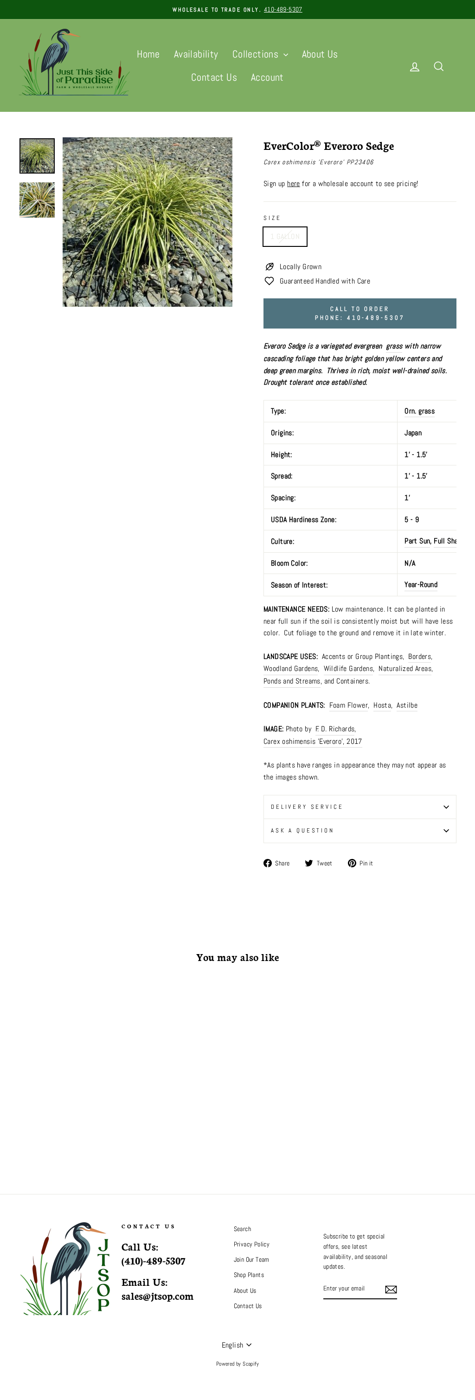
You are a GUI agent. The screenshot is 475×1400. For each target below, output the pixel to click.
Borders (419, 656)
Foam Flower (348, 705)
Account (267, 77)
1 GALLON (285, 236)
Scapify (251, 1364)
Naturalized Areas (405, 668)
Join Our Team (252, 1260)
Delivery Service (307, 807)
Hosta (382, 705)
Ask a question (302, 830)
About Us (320, 53)
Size (272, 218)
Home (148, 53)
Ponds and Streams (292, 681)
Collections (256, 53)
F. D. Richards (335, 729)
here (293, 183)
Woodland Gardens (290, 668)
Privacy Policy (252, 1244)
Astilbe (407, 705)
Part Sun (417, 541)
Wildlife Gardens (348, 668)
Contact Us (214, 77)
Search (242, 1229)
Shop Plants (249, 1275)
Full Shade (449, 541)
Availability (196, 53)
